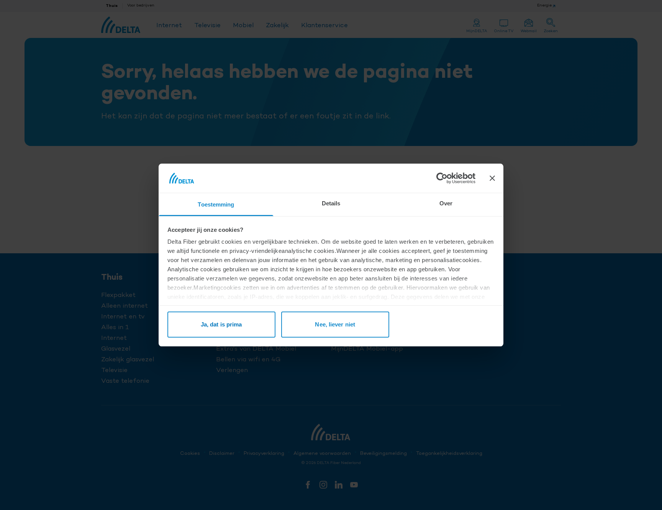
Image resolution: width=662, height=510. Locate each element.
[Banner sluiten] (492, 178)
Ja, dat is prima (221, 324)
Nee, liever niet (335, 324)
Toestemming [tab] (216, 204)
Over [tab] (445, 203)
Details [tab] (331, 203)
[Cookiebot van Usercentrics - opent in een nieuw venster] (441, 178)
